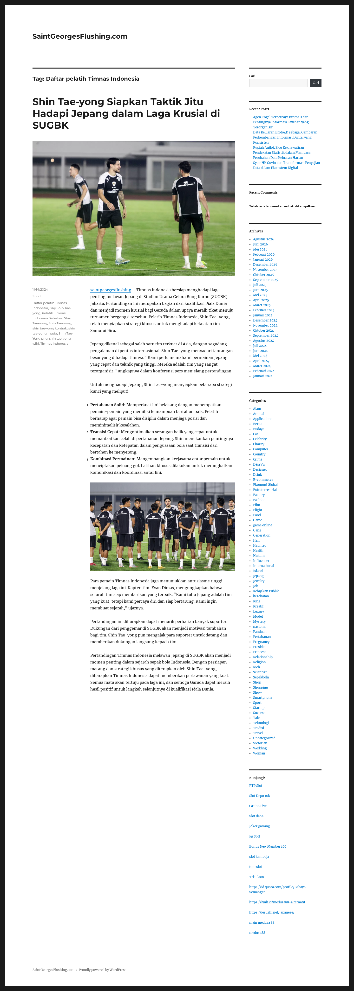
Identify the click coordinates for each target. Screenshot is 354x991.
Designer (260, 470)
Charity (258, 444)
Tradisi (258, 728)
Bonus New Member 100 (267, 846)
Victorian (260, 743)
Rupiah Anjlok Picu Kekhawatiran (278, 148)
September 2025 (265, 280)
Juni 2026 (260, 244)
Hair (256, 540)
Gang (257, 530)
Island (258, 571)
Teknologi (261, 723)
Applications (262, 419)
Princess (259, 652)
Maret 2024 (262, 366)
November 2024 (265, 325)
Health (258, 551)
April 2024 (261, 361)
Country (259, 454)
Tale (256, 718)
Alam (257, 409)
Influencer (261, 561)
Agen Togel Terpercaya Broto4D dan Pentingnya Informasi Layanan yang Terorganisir (281, 122)
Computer (260, 449)
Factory (259, 495)
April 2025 (261, 300)
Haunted (259, 546)
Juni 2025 (260, 290)
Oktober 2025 (263, 275)
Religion (259, 662)
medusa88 (257, 933)
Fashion (259, 500)
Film (256, 505)
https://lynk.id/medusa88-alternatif (277, 902)
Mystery (259, 622)
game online (262, 525)
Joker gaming (259, 826)
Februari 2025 (264, 310)
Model (258, 616)
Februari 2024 (264, 371)
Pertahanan (262, 637)
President (260, 647)
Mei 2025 (260, 295)
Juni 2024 (260, 351)
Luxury (258, 611)
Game (257, 520)
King (256, 601)
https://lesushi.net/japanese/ (272, 912)
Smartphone (262, 698)
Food (257, 515)
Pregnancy (261, 642)
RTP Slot (255, 786)
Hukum (259, 556)
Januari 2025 (263, 315)
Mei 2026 (260, 249)
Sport (37, 296)
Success (259, 713)
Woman (259, 753)
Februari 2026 (264, 254)
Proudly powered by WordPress (102, 970)
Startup (258, 708)
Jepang (258, 576)
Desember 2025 (265, 265)
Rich (256, 667)
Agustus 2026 (263, 239)
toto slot (255, 867)
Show (257, 693)
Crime (257, 459)
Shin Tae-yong (60, 323)
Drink (257, 475)
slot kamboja (259, 857)
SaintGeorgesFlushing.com (80, 36)
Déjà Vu (259, 464)
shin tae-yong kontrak (50, 328)
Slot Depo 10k (259, 796)
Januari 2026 (263, 260)
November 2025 (265, 270)
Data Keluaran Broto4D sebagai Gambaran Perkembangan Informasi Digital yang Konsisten (285, 137)
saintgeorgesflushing (110, 289)
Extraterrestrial (265, 490)
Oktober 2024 (263, 330)
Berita (257, 424)
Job (255, 586)
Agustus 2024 (263, 341)
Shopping (260, 687)
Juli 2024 (260, 346)
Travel (258, 733)
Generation (261, 535)
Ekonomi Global (265, 485)
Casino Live (258, 806)
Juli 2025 (260, 285)
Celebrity (260, 439)
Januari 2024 (263, 376)
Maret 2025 (262, 305)
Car (255, 434)
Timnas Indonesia (54, 343)
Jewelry (258, 581)
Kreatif (258, 606)
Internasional (263, 566)
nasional (259, 627)
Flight (257, 510)
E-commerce (263, 480)
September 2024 (265, 336)
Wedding (260, 748)
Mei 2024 (260, 356)
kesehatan (261, 596)
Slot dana (256, 816)
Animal (258, 414)
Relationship (263, 657)
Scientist (260, 672)
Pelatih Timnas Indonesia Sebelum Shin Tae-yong (52, 318)
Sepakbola (261, 677)
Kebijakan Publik (266, 591)
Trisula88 (256, 877)
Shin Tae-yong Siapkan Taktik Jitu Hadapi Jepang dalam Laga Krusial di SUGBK (126, 113)
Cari (252, 76)
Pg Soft (254, 836)
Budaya (258, 429)
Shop (257, 682)
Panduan (260, 632)
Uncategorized (264, 738)
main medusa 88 (262, 923)
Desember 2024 (265, 320)
